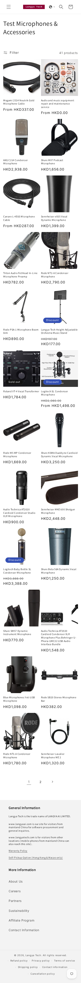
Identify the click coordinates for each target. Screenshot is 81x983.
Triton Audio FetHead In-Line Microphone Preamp (20, 274)
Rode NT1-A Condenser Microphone (16, 755)
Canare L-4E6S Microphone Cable (19, 218)
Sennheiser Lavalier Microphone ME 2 (53, 755)
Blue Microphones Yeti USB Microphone (19, 699)
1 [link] (29, 782)
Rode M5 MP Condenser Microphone (17, 454)
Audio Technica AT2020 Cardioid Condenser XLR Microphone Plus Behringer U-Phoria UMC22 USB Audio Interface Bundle (58, 637)
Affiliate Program (21, 920)
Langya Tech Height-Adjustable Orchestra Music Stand (59, 331)
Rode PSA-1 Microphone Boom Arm (21, 331)
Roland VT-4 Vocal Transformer (21, 391)
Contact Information (24, 930)
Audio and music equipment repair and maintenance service (57, 104)
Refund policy (19, 960)
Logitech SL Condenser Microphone (54, 393)
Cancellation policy (42, 973)
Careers (15, 891)
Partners (15, 901)
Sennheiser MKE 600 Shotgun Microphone (58, 511)
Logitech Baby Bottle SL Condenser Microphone (17, 571)
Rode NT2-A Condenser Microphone (54, 274)
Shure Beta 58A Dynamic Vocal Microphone (58, 571)
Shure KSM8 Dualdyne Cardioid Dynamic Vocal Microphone (59, 454)
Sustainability (19, 910)
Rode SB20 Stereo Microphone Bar (58, 699)
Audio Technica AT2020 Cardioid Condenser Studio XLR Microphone (19, 513)
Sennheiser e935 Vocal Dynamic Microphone (54, 218)
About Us (16, 881)
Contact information (54, 967)
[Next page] (52, 781)
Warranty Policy (18, 850)
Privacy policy (41, 960)
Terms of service (64, 960)
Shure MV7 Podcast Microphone (52, 161)
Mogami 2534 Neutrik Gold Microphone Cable (18, 102)
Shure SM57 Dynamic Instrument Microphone (17, 632)
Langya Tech (33, 955)
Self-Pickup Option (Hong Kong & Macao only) (36, 857)
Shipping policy (28, 967)
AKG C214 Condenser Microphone (15, 161)
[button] (8, 7)
